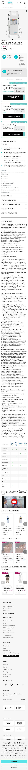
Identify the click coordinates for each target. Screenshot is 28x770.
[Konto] (17, 3)
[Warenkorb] (25, 2)
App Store (9, 708)
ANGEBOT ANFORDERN (16, 116)
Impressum (6, 646)
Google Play (20, 707)
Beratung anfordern (16, 134)
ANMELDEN (23, 699)
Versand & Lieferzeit (8, 632)
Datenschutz (6, 650)
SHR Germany (4, 40)
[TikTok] (23, 684)
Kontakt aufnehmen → (9, 613)
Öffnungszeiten (7, 635)
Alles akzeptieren (14, 761)
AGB (4, 648)
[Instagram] (11, 684)
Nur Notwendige (14, 764)
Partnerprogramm (8, 637)
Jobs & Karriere (7, 669)
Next (25, 524)
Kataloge (5, 672)
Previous (3, 524)
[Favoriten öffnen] (21, 2)
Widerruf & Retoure (8, 628)
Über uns (5, 664)
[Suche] (25, 7)
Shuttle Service (7, 676)
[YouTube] (17, 684)
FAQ (4, 623)
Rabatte (5, 667)
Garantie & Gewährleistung (11, 653)
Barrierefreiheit (7, 620)
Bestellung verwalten (9, 625)
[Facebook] (5, 684)
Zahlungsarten (7, 630)
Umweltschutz (7, 674)
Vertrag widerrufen (11, 656)
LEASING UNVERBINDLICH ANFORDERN (15, 97)
